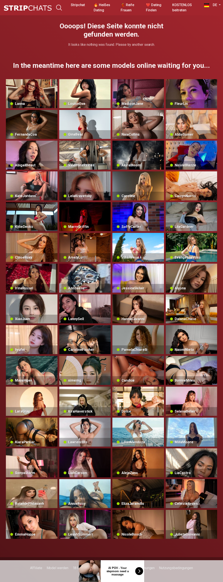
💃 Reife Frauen (127, 7)
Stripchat (78, 5)
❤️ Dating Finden (153, 7)
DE (213, 5)
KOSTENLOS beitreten (182, 7)
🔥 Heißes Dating (102, 7)
